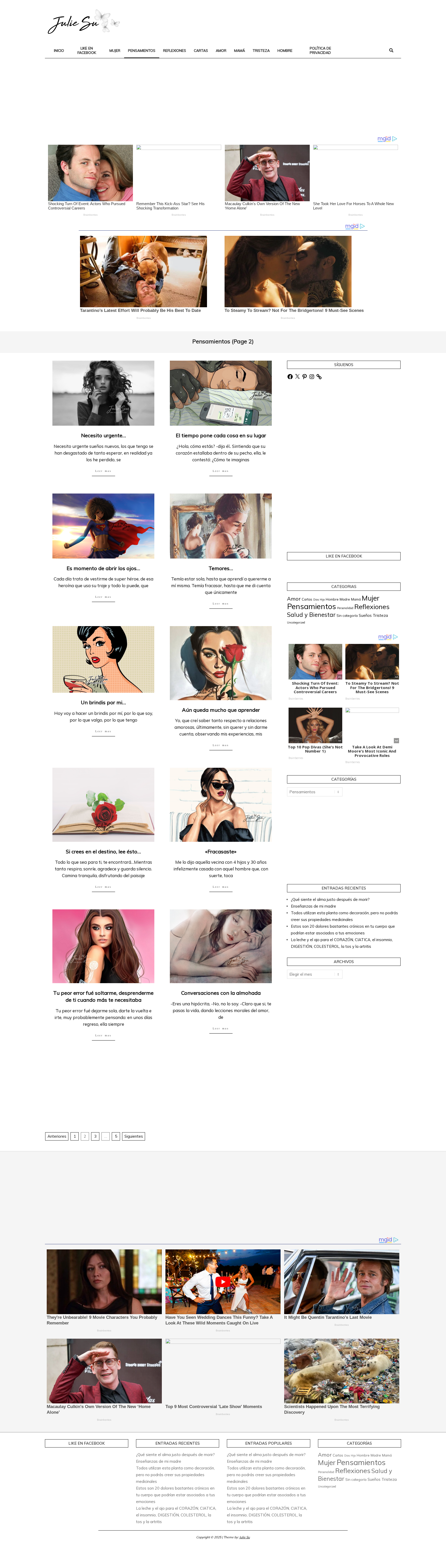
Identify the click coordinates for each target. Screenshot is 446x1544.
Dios (316, 599)
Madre (345, 599)
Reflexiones (371, 606)
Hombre (332, 599)
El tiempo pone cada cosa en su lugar (221, 435)
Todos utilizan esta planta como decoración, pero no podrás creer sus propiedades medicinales (175, 1475)
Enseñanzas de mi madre (313, 906)
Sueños (365, 615)
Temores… (221, 568)
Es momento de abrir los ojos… (103, 568)
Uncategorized (296, 622)
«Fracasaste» (220, 851)
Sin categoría (347, 615)
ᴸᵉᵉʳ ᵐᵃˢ (103, 471)
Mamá (356, 599)
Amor (294, 598)
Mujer (370, 598)
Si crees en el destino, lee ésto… (103, 851)
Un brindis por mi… (103, 702)
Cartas (307, 599)
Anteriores (56, 1136)
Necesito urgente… (103, 435)
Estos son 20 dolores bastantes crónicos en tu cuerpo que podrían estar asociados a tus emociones (175, 1495)
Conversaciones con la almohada (221, 993)
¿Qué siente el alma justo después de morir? (330, 899)
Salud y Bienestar (311, 614)
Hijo (322, 599)
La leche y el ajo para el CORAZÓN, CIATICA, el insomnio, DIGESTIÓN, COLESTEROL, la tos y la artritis (176, 1515)
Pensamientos (311, 606)
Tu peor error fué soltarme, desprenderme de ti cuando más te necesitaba (103, 996)
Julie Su (244, 1537)
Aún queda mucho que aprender (221, 710)
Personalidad (345, 608)
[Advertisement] (306, 21)
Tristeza (380, 615)
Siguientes (133, 1136)
